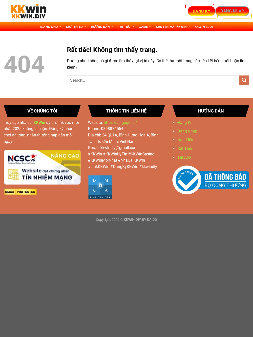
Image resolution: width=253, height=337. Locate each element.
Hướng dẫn (100, 27)
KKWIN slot (204, 27)
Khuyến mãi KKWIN (171, 27)
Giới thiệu (74, 27)
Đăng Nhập (187, 131)
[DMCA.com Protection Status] (20, 191)
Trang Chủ (48, 27)
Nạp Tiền (185, 139)
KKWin (39, 122)
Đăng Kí (184, 122)
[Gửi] (244, 80)
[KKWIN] (28, 11)
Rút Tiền (185, 148)
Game (143, 27)
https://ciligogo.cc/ (120, 122)
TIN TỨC (124, 27)
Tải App (184, 157)
